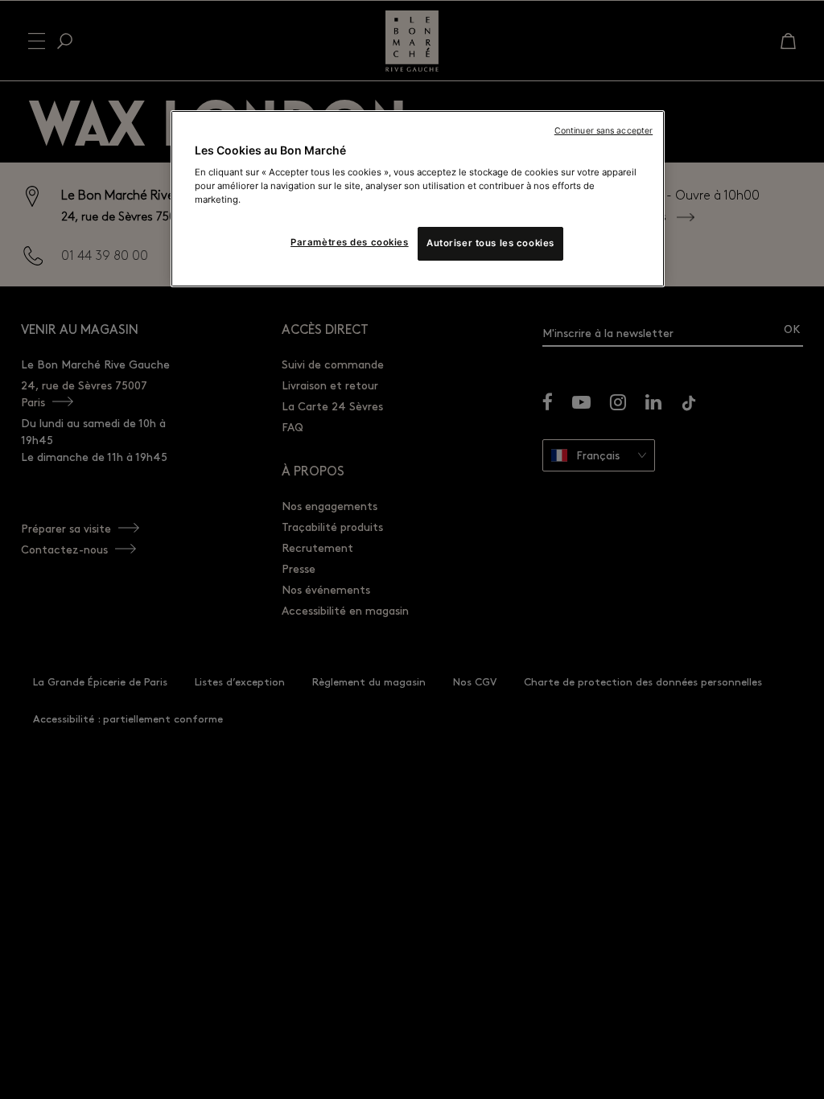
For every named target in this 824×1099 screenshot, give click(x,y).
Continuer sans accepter (603, 131)
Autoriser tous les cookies (490, 243)
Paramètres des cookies (349, 242)
